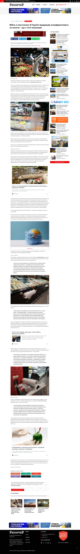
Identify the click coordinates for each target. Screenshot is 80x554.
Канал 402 (52, 4)
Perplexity (36, 476)
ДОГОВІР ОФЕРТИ (31, 550)
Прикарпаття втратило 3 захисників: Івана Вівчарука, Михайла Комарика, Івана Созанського (61, 150)
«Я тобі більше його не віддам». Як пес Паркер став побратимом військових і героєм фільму (62, 35)
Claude (15, 473)
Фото (31, 21)
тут (48, 495)
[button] (14, 39)
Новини (38, 4)
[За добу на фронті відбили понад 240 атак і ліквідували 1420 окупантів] (53, 131)
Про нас (45, 4)
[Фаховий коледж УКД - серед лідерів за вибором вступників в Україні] (53, 96)
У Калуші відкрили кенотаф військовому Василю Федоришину (61, 65)
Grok (26, 476)
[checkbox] (77, 548)
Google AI (36, 473)
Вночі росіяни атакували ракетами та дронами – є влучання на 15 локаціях (61, 125)
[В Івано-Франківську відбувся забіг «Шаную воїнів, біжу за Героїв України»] (53, 107)
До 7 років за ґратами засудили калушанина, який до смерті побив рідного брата (62, 41)
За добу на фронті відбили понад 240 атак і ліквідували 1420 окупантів (62, 131)
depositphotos (30, 248)
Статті (33, 4)
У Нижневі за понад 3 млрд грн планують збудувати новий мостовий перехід (62, 71)
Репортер (38, 45)
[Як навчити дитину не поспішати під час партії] (53, 157)
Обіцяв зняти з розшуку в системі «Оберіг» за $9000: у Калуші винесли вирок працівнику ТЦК (62, 112)
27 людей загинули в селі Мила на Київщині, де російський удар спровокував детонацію (62, 90)
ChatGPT (25, 473)
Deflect (67, 542)
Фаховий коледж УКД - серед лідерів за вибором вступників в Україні (62, 95)
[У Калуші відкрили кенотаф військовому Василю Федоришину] (53, 66)
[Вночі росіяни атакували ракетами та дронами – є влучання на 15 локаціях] (53, 126)
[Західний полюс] (56, 4)
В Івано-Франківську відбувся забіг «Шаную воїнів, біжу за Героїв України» (62, 106)
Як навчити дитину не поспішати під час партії (62, 156)
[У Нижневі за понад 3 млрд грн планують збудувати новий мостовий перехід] (53, 71)
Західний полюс (62, 4)
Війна (26, 21)
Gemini (15, 476)
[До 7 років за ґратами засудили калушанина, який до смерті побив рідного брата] (53, 41)
